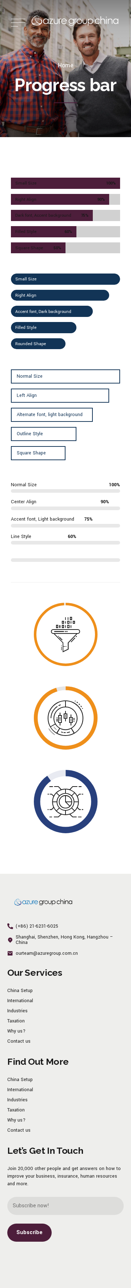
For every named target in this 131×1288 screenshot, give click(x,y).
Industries (17, 1011)
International (20, 1000)
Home (66, 65)
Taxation (16, 1021)
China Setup (20, 990)
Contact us (19, 1041)
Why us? (16, 1031)
